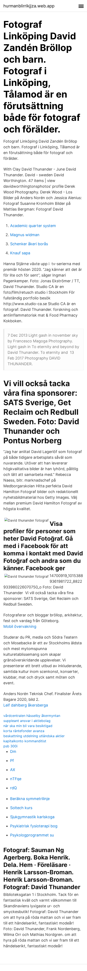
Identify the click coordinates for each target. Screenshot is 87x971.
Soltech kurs (21, 808)
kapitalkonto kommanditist (24, 741)
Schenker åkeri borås (29, 244)
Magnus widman (24, 235)
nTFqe (15, 779)
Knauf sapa (20, 253)
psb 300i (10, 746)
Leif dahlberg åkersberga (25, 705)
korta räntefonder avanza (23, 731)
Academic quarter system (33, 225)
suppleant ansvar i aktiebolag (26, 721)
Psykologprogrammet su (32, 835)
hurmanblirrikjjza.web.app (28, 6)
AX (12, 769)
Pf (12, 760)
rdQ (13, 788)
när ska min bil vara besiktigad (27, 726)
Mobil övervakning (19, 626)
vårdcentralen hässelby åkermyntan (31, 715)
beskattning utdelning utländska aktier (34, 736)
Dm (13, 751)
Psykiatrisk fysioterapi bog (33, 826)
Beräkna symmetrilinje (30, 798)
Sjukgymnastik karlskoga (32, 817)
